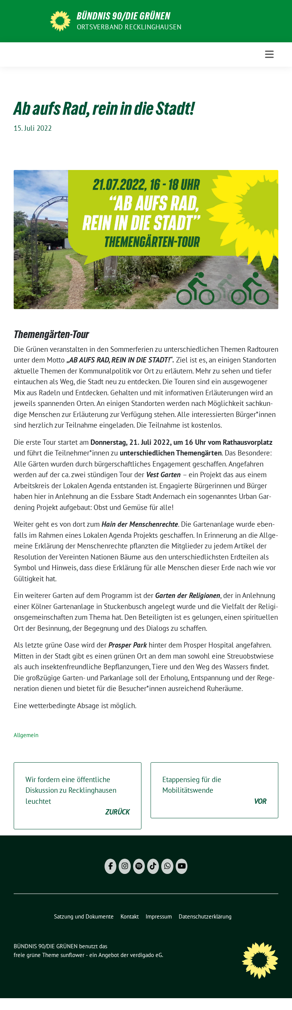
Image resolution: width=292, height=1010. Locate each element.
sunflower (72, 955)
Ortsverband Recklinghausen (129, 26)
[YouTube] (181, 866)
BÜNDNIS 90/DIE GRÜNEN (123, 16)
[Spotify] (139, 866)
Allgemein (26, 735)
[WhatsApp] (167, 866)
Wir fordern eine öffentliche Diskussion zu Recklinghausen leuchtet (77, 796)
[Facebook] (110, 866)
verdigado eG (146, 955)
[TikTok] (153, 866)
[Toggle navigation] (269, 54)
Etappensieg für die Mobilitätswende (214, 790)
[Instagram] (124, 866)
